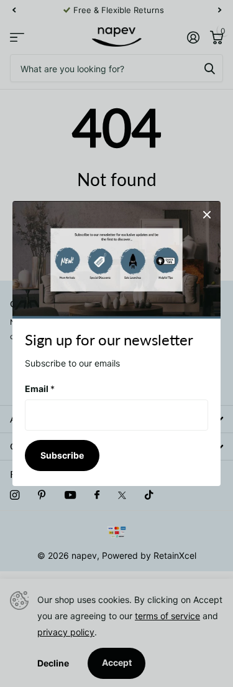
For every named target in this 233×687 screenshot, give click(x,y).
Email (40, 388)
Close (207, 214)
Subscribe (62, 455)
